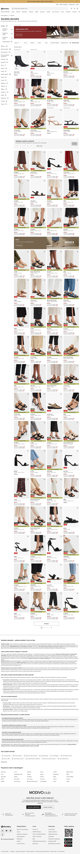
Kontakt (18, 841)
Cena (25, 42)
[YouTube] (6, 830)
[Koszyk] (77, 8)
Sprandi (68, 779)
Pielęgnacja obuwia (52, 834)
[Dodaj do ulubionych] (28, 51)
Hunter (41, 772)
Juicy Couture (17, 781)
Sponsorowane (16, 49)
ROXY (67, 774)
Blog (57, 4)
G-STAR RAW (43, 781)
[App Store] (68, 842)
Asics (2, 774)
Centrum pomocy (21, 843)
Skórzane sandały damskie (19, 684)
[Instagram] (2, 830)
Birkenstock (56, 774)
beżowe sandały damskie (28, 668)
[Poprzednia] (3, 1)
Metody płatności (21, 836)
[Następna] (76, 1)
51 (51, 627)
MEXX (2, 779)
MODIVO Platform (37, 831)
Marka (39, 42)
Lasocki (55, 772)
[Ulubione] (74, 8)
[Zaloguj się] (71, 8)
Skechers (29, 772)
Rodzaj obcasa (64, 42)
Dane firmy (35, 829)
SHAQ (67, 781)
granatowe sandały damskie (49, 669)
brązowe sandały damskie (62, 669)
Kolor (46, 42)
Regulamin (12, 851)
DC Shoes (29, 776)
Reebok (2, 781)
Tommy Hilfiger (69, 776)
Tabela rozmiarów (52, 831)
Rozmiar (32, 42)
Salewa (55, 779)
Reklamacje (19, 838)
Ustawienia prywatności (20, 851)
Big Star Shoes (69, 772)
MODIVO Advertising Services (39, 841)
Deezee (42, 776)
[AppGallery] (68, 845)
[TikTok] (2, 834)
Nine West (3, 776)
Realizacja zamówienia (22, 834)
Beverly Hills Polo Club (32, 781)
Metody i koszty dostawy (22, 829)
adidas (15, 776)
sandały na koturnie (32, 658)
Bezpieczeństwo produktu (54, 843)
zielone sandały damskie (24, 669)
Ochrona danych (61, 851)
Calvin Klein (17, 779)
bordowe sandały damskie (11, 671)
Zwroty (18, 831)
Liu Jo (15, 772)
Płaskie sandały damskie (16, 706)
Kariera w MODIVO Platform (39, 834)
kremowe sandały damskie (24, 671)
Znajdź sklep (72, 4)
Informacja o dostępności (54, 838)
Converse (42, 779)
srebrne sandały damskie (53, 668)
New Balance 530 (18, 774)
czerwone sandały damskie (41, 668)
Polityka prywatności (30, 851)
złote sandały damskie (64, 668)
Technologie (51, 836)
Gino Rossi (3, 772)
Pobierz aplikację (64, 4)
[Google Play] (68, 839)
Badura (29, 774)
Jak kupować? (51, 829)
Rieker (54, 776)
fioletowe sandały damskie (36, 669)
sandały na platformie (45, 658)
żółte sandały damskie (35, 671)
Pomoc (77, 4)
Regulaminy (35, 843)
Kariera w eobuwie (37, 836)
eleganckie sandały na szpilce (8, 656)
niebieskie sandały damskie (11, 669)
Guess (54, 781)
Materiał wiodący (55, 42)
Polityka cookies (53, 851)
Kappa (41, 774)
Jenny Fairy (29, 779)
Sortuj (16, 42)
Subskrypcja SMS (52, 841)
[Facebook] (10, 830)
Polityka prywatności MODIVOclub (42, 851)
